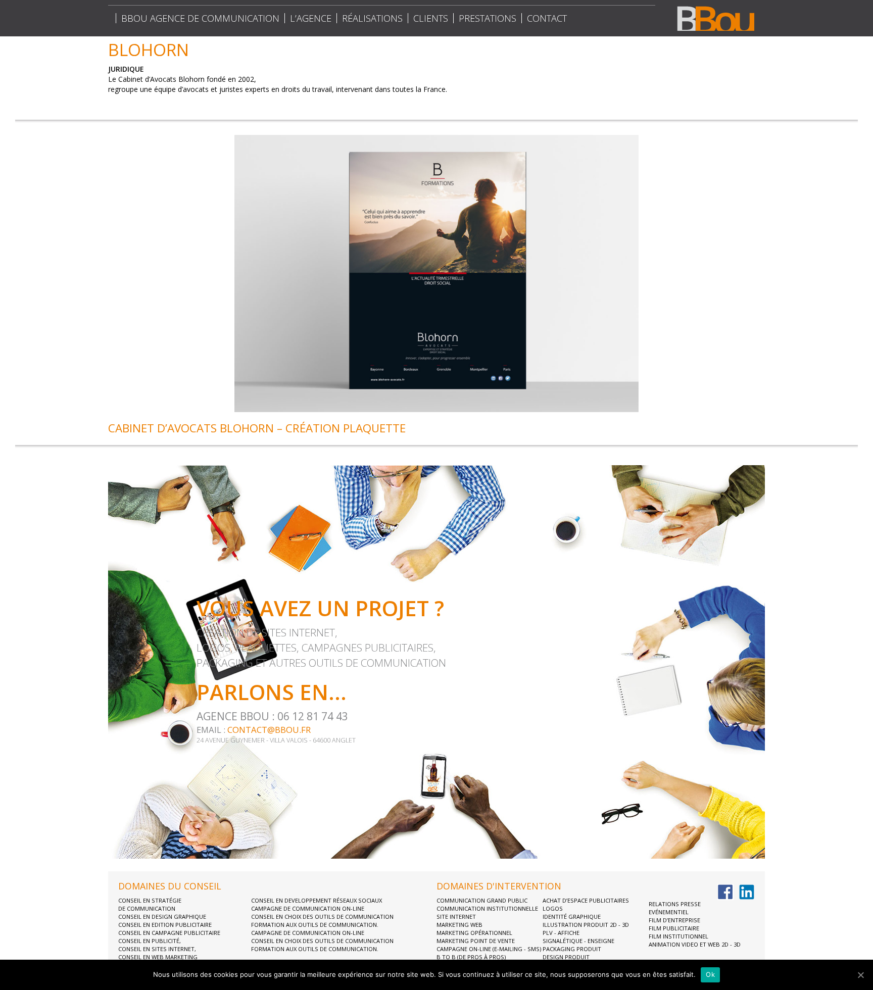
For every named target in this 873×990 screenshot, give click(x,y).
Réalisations (372, 18)
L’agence (310, 18)
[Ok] (860, 975)
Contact (547, 18)
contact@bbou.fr (269, 729)
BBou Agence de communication (200, 18)
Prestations (487, 18)
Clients (430, 18)
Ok (710, 974)
